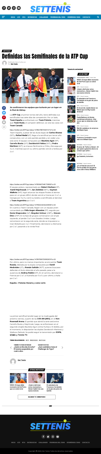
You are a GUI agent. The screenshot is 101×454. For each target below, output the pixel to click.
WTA (23, 17)
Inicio (13, 17)
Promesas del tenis (57, 17)
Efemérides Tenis (74, 17)
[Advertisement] (50, 34)
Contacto (86, 17)
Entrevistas (32, 17)
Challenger (43, 17)
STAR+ (13, 335)
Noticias (42, 340)
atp (27, 340)
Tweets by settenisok (75, 69)
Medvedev (34, 340)
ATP (18, 17)
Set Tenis (14, 64)
